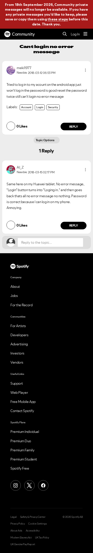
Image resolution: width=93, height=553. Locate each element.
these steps (58, 19)
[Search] (64, 34)
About (15, 286)
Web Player (19, 392)
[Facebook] (43, 485)
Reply (73, 126)
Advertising (19, 344)
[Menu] (85, 34)
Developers (19, 335)
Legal (13, 517)
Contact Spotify (22, 410)
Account (26, 107)
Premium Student (23, 459)
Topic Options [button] (45, 140)
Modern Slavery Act (21, 537)
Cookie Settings (37, 523)
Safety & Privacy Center (32, 517)
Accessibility (33, 530)
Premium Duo (20, 441)
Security (53, 107)
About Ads (16, 530)
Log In (75, 34)
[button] (85, 70)
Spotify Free (19, 468)
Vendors (16, 362)
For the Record (21, 305)
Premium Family (22, 450)
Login (39, 107)
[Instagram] (15, 485)
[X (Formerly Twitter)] (29, 485)
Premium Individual (24, 431)
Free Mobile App (23, 401)
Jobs (14, 295)
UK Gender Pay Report (22, 544)
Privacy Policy (17, 523)
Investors (17, 353)
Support (16, 383)
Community (23, 34)
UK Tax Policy (42, 537)
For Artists (18, 325)
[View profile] (10, 69)
